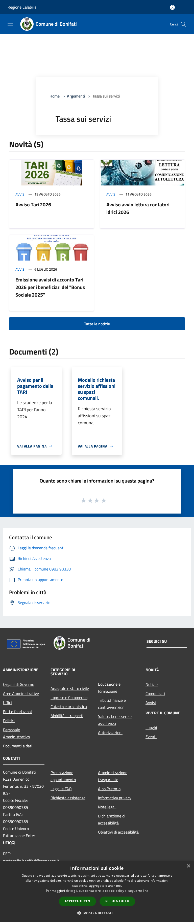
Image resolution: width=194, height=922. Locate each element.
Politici (9, 721)
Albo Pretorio (109, 789)
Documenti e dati (17, 746)
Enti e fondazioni (17, 712)
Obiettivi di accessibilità (118, 832)
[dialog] (97, 891)
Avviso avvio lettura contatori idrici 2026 (137, 208)
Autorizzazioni (110, 732)
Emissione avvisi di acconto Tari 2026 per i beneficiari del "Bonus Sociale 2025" (50, 287)
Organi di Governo (18, 684)
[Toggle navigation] (10, 24)
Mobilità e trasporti (67, 716)
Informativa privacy (114, 798)
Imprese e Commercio (69, 697)
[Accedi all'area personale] (172, 7)
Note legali (107, 807)
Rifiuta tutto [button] (117, 901)
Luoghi (151, 727)
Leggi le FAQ (61, 789)
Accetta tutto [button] (77, 901)
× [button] (188, 866)
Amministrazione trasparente (112, 776)
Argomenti (76, 96)
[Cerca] (183, 24)
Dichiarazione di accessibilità (111, 819)
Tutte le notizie (97, 324)
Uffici (7, 703)
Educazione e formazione (109, 687)
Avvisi (20, 194)
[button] (97, 913)
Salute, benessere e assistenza (115, 719)
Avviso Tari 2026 (33, 204)
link (145, 890)
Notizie (152, 684)
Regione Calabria (22, 7)
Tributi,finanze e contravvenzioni (112, 703)
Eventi (151, 737)
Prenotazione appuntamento (63, 776)
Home (55, 96)
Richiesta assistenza (68, 798)
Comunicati (155, 693)
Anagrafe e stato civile (70, 688)
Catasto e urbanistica (69, 707)
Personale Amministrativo (16, 733)
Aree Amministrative (21, 693)
